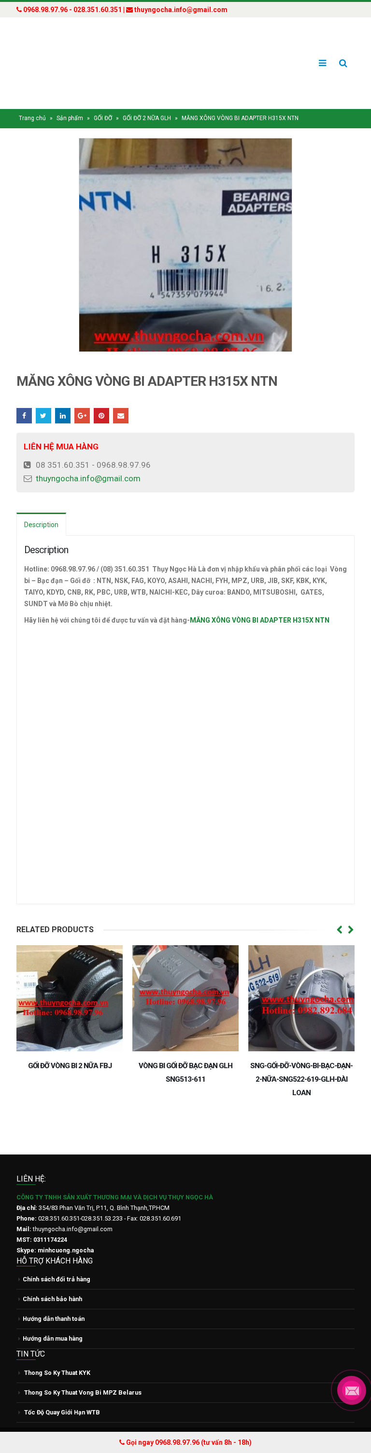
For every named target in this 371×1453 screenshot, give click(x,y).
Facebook (24, 397)
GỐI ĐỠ (103, 99)
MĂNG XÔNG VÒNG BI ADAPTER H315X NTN (259, 602)
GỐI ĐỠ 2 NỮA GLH (147, 99)
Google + (82, 397)
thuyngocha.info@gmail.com (88, 460)
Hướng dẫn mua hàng (53, 1320)
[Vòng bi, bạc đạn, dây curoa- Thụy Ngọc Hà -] (52, 54)
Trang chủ (32, 99)
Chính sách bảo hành (52, 1280)
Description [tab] (41, 506)
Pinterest (101, 397)
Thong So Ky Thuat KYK (57, 1354)
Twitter (43, 397)
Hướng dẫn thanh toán (54, 1300)
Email (120, 397)
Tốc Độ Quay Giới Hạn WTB (62, 1393)
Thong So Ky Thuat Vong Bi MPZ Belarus (83, 1373)
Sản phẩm (70, 99)
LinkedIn (63, 397)
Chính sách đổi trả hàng (56, 1260)
